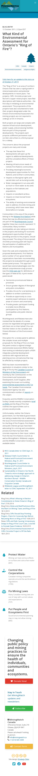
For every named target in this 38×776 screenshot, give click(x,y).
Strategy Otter (23, 759)
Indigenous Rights (29, 69)
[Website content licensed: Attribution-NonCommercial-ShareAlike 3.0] (19, 756)
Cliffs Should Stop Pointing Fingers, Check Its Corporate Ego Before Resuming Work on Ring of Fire (17, 516)
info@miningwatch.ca (18, 737)
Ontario (31, 66)
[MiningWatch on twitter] (14, 764)
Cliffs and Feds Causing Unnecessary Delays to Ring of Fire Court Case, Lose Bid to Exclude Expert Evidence (18, 523)
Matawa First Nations (22, 216)
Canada (24, 66)
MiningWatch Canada (16, 721)
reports (27, 392)
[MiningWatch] (10, 6)
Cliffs (17, 66)
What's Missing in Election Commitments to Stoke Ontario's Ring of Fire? (17, 501)
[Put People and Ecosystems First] (31, 61)
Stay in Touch (15, 692)
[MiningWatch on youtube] (24, 764)
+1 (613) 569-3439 (17, 740)
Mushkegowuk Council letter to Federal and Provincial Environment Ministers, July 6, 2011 (19, 466)
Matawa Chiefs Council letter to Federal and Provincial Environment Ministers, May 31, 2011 (19, 458)
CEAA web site (14, 271)
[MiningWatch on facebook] (19, 764)
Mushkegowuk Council (24, 221)
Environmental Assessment (13, 69)
